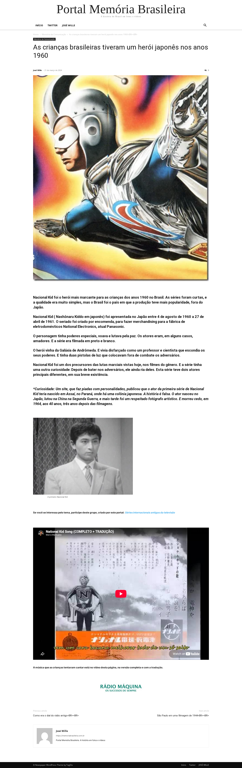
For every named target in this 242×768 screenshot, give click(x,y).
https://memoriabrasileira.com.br (70, 736)
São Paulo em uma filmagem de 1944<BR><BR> (183, 715)
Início (39, 25)
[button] (205, 25)
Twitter (52, 25)
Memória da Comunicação (54, 34)
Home (36, 34)
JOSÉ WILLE (68, 25)
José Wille (37, 70)
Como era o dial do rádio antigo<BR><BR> (56, 715)
